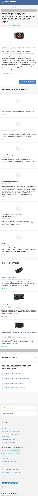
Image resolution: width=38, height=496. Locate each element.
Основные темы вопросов (9, 439)
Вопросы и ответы (6, 7)
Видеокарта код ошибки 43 (10, 304)
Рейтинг (3, 456)
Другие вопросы (9, 357)
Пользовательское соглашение (10, 431)
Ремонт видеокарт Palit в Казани (12, 383)
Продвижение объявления (9, 461)
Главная (3, 425)
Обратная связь (6, 464)
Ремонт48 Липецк (7, 155)
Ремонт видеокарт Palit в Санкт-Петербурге (16, 378)
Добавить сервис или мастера (10, 453)
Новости (3, 428)
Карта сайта (5, 436)
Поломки (4, 477)
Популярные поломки (8, 442)
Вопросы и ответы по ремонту (10, 472)
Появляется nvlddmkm (9, 277)
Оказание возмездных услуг (9, 434)
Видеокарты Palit (20, 7)
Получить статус (6, 450)
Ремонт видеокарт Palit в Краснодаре (14, 387)
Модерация (4, 458)
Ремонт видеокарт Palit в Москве (12, 373)
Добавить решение (27, 81)
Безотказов (5, 106)
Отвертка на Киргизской (9, 181)
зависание (7, 73)
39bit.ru (4, 243)
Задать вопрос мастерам (9, 475)
